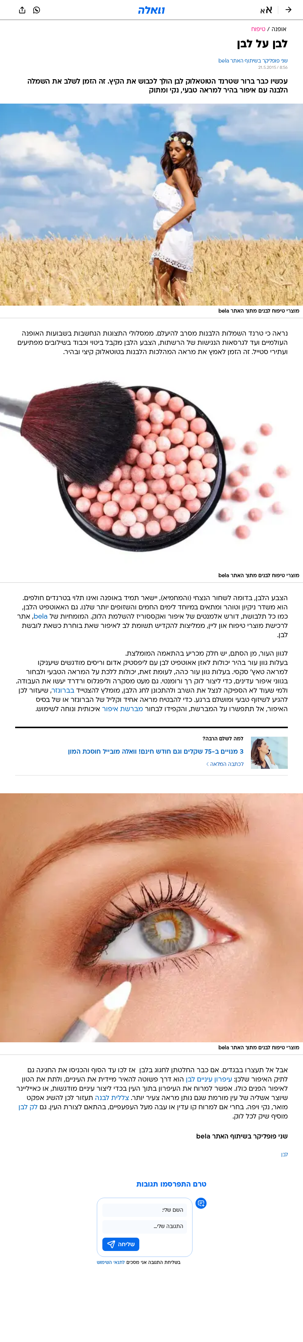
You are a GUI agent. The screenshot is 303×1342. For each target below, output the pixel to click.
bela (41, 616)
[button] (266, 10)
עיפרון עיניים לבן (209, 1079)
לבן (284, 1155)
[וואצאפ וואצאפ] (36, 10)
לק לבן (28, 1107)
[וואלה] (151, 10)
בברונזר (63, 690)
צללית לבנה (112, 1098)
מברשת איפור (122, 709)
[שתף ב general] (22, 10)
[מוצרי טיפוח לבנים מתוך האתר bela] (151, 211)
